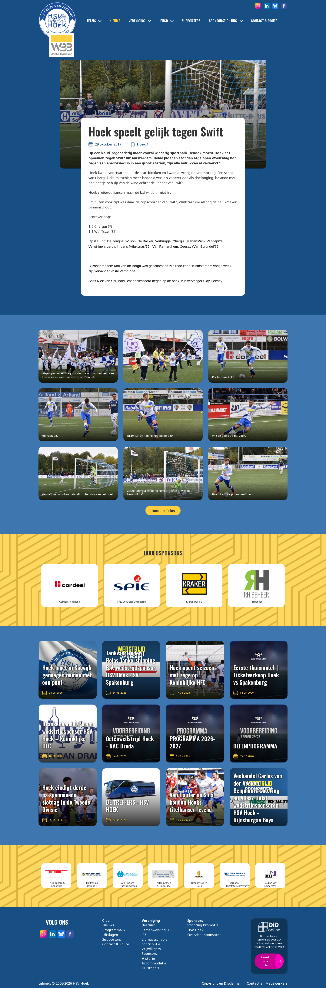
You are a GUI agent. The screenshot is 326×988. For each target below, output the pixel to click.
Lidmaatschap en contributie (156, 941)
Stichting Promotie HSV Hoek (202, 927)
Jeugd (163, 21)
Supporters (191, 21)
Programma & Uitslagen (113, 932)
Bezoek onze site (265, 961)
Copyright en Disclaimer (221, 983)
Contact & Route (264, 21)
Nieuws (115, 21)
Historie (148, 958)
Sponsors (149, 953)
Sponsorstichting (223, 21)
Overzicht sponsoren (204, 934)
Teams (91, 21)
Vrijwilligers (151, 949)
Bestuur (148, 925)
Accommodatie (154, 963)
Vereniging (137, 21)
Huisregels (150, 968)
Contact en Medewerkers (267, 983)
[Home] (57, 15)
